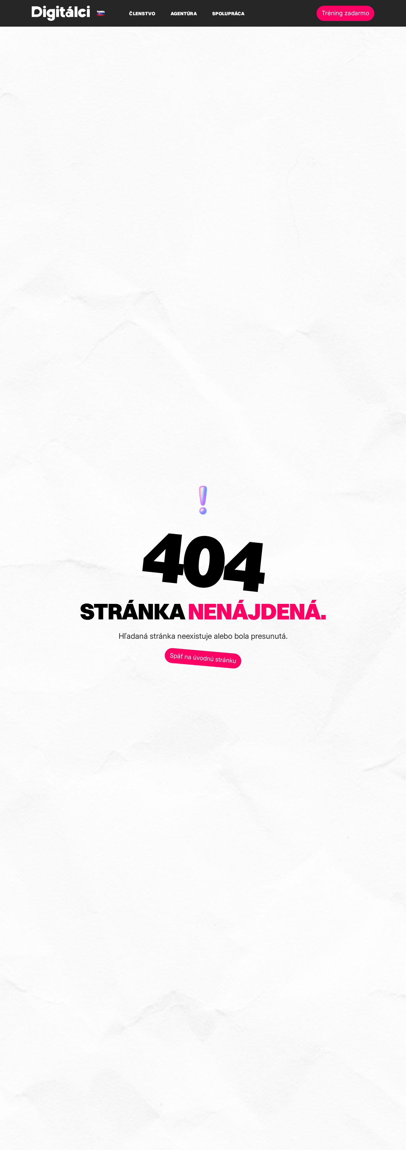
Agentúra (184, 13)
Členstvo (142, 13)
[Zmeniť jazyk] (100, 13)
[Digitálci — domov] (61, 13)
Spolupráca (228, 13)
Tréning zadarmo (345, 13)
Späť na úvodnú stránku (202, 658)
